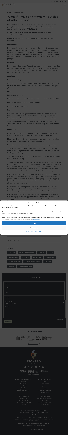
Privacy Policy (37, 231)
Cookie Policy (36, 219)
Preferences (34, 228)
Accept (34, 223)
